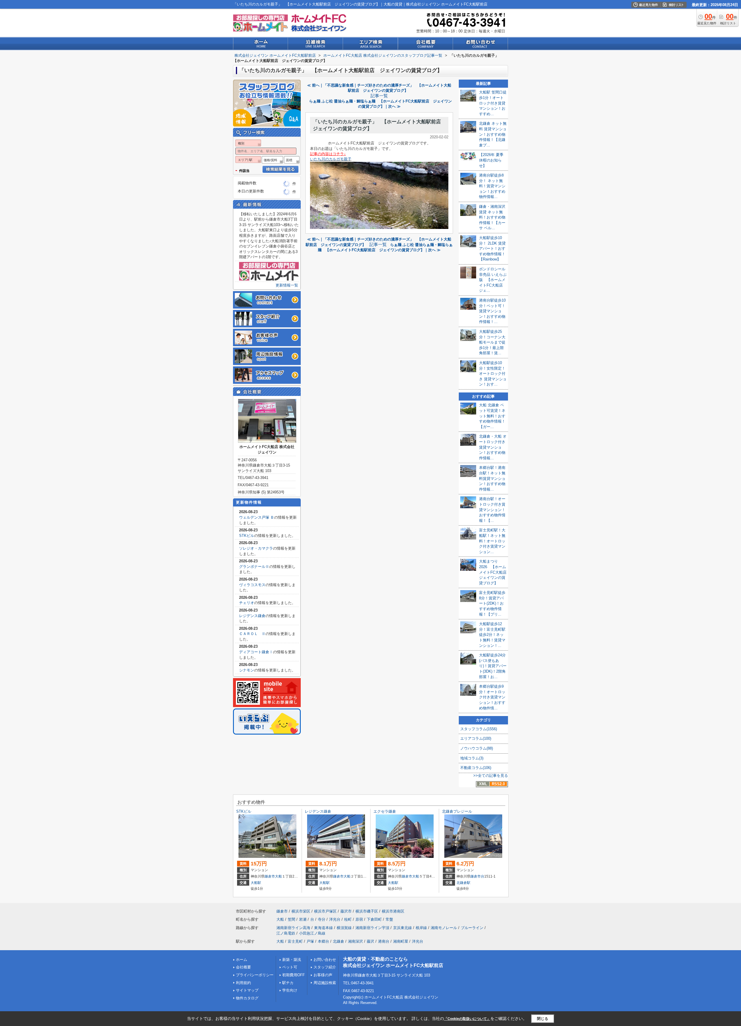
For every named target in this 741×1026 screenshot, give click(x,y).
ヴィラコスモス (252, 585)
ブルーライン (472, 928)
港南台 (383, 941)
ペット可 (289, 967)
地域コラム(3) (471, 758)
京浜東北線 (402, 928)
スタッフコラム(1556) (478, 729)
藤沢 (370, 941)
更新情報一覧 (287, 285)
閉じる (542, 1018)
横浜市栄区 (300, 911)
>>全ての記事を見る (490, 775)
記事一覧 (379, 95)
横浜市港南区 (393, 911)
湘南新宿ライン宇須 (372, 928)
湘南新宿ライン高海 (293, 928)
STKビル (246, 535)
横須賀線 (344, 928)
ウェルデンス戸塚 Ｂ (256, 517)
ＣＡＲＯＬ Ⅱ (252, 634)
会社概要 (243, 967)
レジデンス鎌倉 (252, 616)
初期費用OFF (293, 975)
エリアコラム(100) (475, 738)
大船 (278, 876)
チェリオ (246, 603)
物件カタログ (247, 998)
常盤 (389, 919)
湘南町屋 (400, 941)
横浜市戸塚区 (325, 911)
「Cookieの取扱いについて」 (467, 1019)
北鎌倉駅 (463, 883)
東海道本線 (323, 928)
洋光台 (334, 919)
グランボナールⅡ (254, 566)
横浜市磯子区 (366, 911)
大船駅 (256, 883)
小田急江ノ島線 (312, 933)
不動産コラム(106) (475, 768)
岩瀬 (303, 919)
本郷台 (323, 941)
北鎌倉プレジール (457, 811)
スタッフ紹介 (324, 967)
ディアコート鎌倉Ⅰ (256, 652)
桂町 (348, 919)
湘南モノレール (444, 928)
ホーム (241, 959)
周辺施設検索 (324, 983)
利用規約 (243, 983)
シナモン (246, 670)
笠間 (291, 919)
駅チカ (288, 983)
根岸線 (421, 928)
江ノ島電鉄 (285, 933)
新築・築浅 (291, 959)
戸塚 (310, 941)
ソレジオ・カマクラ (256, 548)
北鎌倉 (338, 941)
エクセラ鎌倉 (384, 811)
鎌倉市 (270, 876)
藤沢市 (346, 911)
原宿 (359, 919)
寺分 (321, 919)
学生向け (289, 990)
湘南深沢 (355, 941)
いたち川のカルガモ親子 (330, 159)
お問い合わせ (324, 959)
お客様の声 (322, 975)
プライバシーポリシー (255, 975)
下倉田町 (374, 919)
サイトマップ (247, 990)
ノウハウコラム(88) (476, 748)
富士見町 (295, 941)
